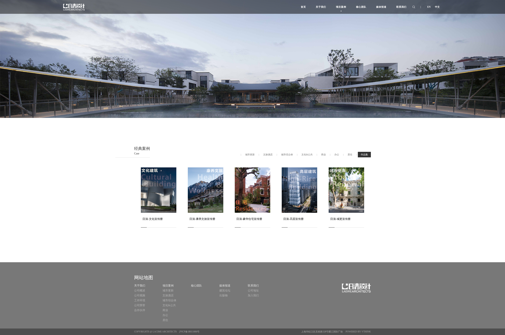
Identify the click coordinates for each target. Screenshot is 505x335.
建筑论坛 (224, 290)
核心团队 (196, 285)
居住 (165, 320)
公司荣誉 (139, 305)
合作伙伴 (139, 310)
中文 (437, 7)
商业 (165, 310)
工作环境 (139, 300)
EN (429, 7)
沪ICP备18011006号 (189, 331)
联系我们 (253, 285)
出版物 (223, 295)
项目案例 (168, 285)
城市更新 (168, 290)
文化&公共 (169, 305)
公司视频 (139, 295)
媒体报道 (224, 285)
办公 (165, 315)
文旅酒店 (168, 295)
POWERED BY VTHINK (358, 331)
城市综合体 (169, 300)
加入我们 (253, 295)
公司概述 (139, 290)
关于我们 (139, 285)
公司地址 (253, 290)
